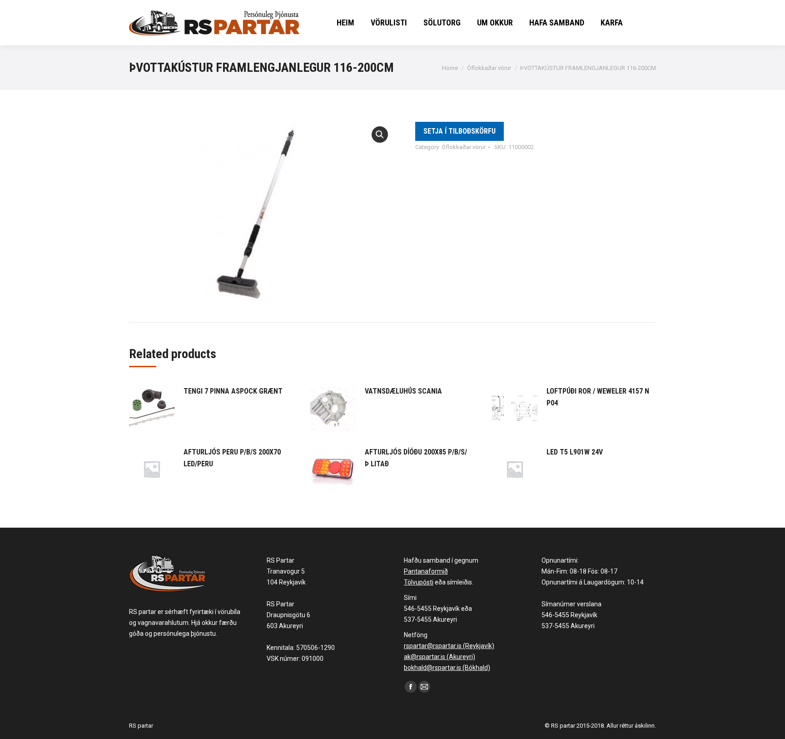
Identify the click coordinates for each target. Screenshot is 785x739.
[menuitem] (345, 22)
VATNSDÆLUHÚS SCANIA (403, 391)
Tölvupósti (418, 582)
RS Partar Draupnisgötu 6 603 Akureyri (288, 614)
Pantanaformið (426, 571)
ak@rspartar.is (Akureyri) (439, 656)
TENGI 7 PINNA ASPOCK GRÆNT (233, 391)
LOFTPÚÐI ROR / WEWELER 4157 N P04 (598, 397)
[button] (380, 134)
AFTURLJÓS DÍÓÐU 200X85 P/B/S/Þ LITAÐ (416, 458)
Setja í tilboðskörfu (459, 131)
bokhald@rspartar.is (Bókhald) (447, 667)
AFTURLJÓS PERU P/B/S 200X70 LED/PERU (232, 458)
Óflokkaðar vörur (464, 147)
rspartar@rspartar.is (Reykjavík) (449, 645)
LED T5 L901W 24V (575, 452)
